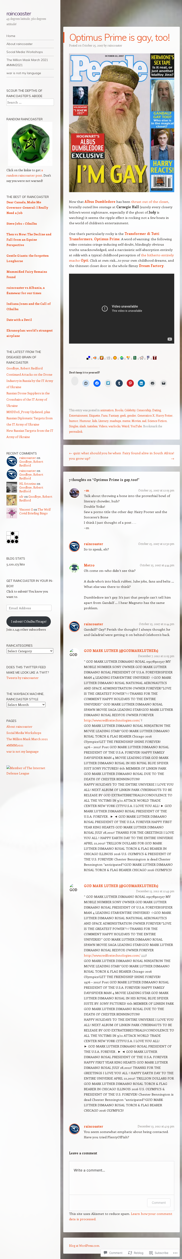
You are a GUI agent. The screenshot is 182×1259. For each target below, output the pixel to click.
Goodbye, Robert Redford (24, 368)
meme (126, 421)
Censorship (144, 410)
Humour (85, 421)
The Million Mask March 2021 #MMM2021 (27, 62)
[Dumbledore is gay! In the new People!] (121, 191)
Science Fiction (157, 421)
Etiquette (94, 415)
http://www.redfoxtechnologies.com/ (112, 720)
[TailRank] (154, 358)
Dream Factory (151, 265)
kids (94, 421)
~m (86, 490)
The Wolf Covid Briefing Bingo (35, 511)
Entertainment (78, 415)
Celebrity (130, 410)
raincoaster (18, 13)
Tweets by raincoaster (22, 678)
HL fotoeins (27, 483)
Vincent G (26, 509)
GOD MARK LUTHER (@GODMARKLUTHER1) (121, 650)
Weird (125, 426)
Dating (156, 410)
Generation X (145, 415)
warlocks (114, 426)
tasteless (92, 426)
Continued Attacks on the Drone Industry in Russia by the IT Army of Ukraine (29, 380)
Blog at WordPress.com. (84, 1245)
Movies (136, 421)
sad (144, 421)
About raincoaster (19, 44)
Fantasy (114, 415)
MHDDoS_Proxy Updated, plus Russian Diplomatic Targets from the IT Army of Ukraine (29, 418)
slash (82, 426)
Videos (103, 426)
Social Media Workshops (24, 52)
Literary (103, 421)
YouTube (136, 426)
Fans (104, 415)
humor (73, 421)
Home (10, 36)
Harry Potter (164, 415)
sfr (21, 496)
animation (107, 410)
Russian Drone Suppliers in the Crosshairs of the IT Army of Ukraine (28, 399)
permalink (75, 431)
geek (123, 415)
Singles (73, 426)
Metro (89, 565)
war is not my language (23, 73)
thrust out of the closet (149, 201)
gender (131, 415)
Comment (159, 1202)
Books (119, 410)
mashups (115, 421)
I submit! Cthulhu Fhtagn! (28, 621)
